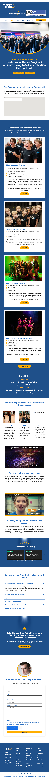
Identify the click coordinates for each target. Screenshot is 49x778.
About (23, 20)
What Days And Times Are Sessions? (14, 601)
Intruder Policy (41, 776)
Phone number (10, 700)
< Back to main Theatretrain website (24, 0)
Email (8, 694)
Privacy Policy (7, 776)
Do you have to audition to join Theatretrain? (16, 598)
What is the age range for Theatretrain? (14, 594)
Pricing (17, 20)
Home (5, 20)
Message (9, 710)
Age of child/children (12, 705)
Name (8, 689)
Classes (11, 20)
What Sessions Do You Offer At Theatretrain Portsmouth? (19, 583)
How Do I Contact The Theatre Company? (15, 608)
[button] (24, 583)
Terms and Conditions (17, 776)
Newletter (9, 720)
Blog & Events (30, 20)
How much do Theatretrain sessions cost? (15, 604)
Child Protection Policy (30, 776)
